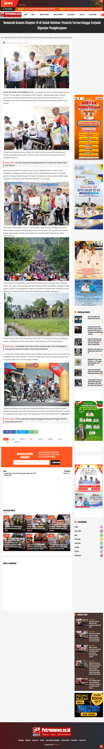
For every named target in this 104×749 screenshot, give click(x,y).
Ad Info (42, 740)
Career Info (82, 740)
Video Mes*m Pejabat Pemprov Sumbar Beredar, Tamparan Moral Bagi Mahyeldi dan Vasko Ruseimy (56, 9)
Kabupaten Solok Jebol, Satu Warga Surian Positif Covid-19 (95, 351)
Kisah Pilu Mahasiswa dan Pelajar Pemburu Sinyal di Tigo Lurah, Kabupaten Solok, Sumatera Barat (95, 342)
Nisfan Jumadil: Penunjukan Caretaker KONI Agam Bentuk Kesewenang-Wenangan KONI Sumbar (58, 528)
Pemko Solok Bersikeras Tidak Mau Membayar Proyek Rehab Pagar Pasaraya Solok (95, 371)
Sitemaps (21, 740)
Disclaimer (74, 740)
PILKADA (59, 439)
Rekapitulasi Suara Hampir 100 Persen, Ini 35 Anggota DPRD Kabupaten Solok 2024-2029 (95, 362)
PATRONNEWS (56, 745)
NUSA (31, 439)
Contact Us (35, 740)
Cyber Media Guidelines (53, 740)
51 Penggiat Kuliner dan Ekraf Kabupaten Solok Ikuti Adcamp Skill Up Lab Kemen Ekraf (58, 547)
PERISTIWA (50, 439)
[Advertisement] (36, 493)
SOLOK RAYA (16, 442)
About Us (28, 740)
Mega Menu (92, 14)
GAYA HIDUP (22, 439)
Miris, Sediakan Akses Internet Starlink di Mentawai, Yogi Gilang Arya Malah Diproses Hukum (36, 547)
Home (25, 14)
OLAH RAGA (40, 439)
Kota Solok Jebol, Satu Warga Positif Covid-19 (94, 318)
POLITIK (7, 442)
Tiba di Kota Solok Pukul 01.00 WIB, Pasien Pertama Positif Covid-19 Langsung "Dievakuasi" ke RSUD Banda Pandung (95, 331)
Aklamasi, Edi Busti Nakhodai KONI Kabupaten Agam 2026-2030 (13, 529)
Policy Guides (65, 740)
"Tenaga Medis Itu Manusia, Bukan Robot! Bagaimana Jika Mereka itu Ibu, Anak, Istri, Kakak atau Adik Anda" (95, 383)
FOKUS (13, 439)
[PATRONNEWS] (52, 736)
